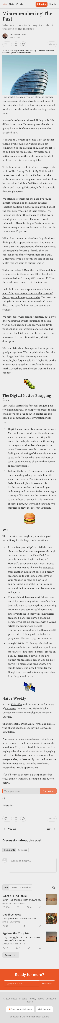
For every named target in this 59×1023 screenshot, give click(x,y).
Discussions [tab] (25, 887)
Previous (12, 829)
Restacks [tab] (22, 850)
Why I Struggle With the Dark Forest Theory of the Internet (21, 939)
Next (48, 829)
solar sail (49, 568)
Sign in (52, 4)
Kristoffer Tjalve (18, 34)
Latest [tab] (14, 887)
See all (8, 954)
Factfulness (40, 223)
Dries (31, 471)
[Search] (54, 887)
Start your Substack (21, 1009)
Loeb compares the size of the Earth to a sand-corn (30, 584)
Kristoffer (16, 704)
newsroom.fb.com (12, 337)
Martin (12, 433)
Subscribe (41, 4)
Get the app (44, 1009)
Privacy (32, 998)
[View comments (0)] (16, 44)
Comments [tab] (9, 850)
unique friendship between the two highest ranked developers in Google (28, 658)
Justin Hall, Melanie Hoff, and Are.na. (21, 899)
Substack (14, 1016)
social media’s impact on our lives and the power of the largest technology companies (27, 293)
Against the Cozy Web (16, 933)
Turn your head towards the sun (19, 918)
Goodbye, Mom (11, 914)
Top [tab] (6, 887)
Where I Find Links (14, 896)
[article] (29, 901)
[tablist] (15, 850)
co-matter (10, 709)
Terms (41, 998)
